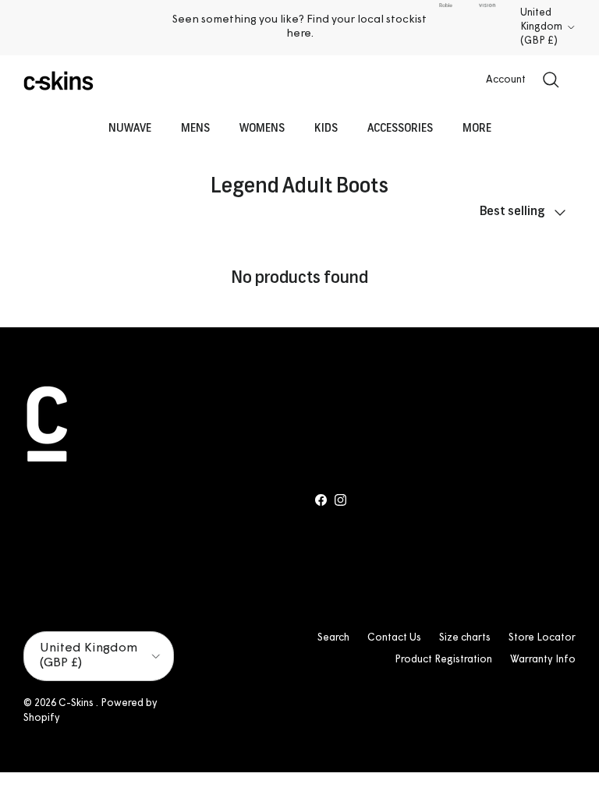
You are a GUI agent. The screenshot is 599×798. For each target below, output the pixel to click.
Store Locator (542, 638)
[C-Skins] (58, 80)
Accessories (400, 129)
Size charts (465, 638)
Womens (262, 129)
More (477, 129)
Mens (195, 129)
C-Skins (77, 703)
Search (333, 638)
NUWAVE (129, 129)
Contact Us (394, 638)
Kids (326, 129)
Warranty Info (543, 660)
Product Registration (443, 660)
